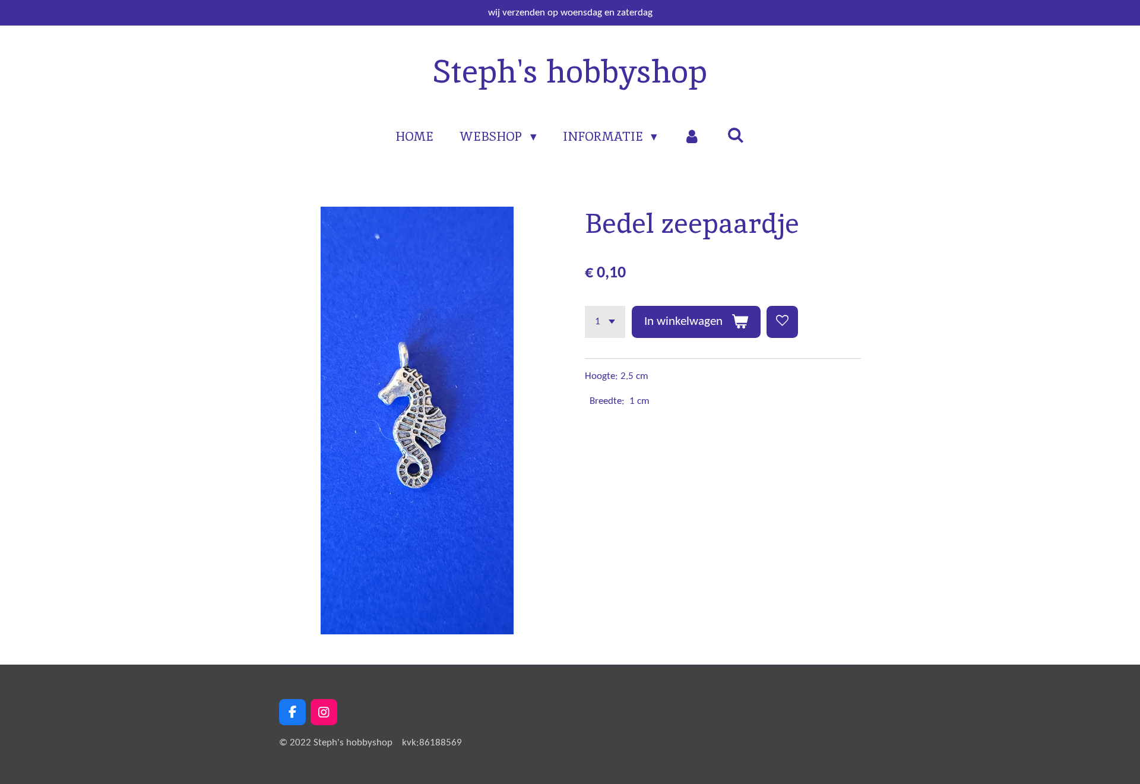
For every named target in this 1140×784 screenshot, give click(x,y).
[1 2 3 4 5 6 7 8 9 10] (605, 321)
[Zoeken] (735, 135)
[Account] (692, 137)
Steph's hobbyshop (570, 71)
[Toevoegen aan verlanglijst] (782, 321)
